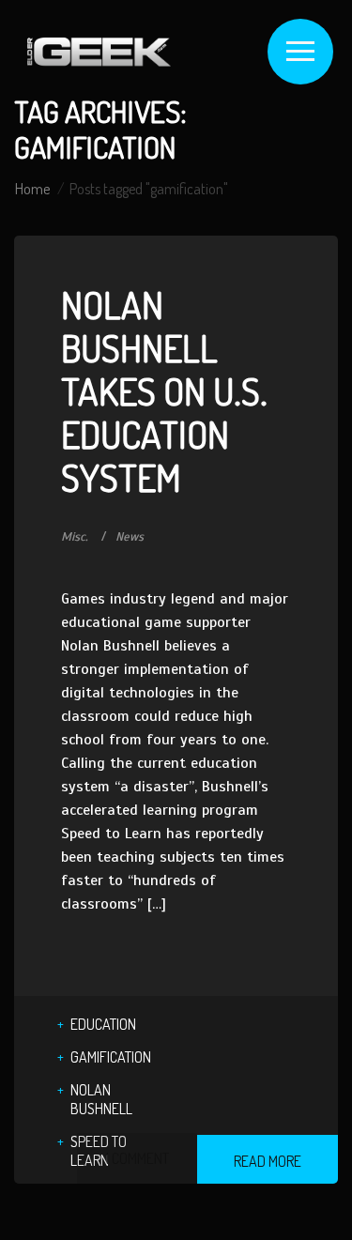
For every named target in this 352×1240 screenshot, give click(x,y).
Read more (267, 1161)
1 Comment (137, 1158)
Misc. (74, 536)
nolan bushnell (101, 1099)
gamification (110, 1057)
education (103, 1024)
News (129, 536)
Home (32, 188)
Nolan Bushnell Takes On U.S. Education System (164, 390)
